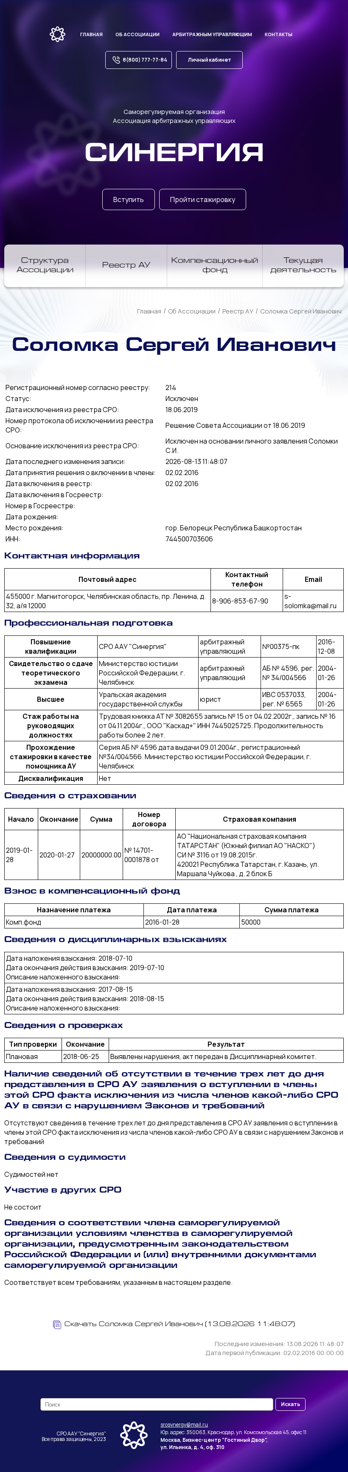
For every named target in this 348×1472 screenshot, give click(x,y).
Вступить (128, 199)
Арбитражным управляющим (212, 34)
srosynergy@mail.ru (184, 1424)
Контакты (278, 34)
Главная (91, 34)
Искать (290, 1404)
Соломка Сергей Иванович (301, 311)
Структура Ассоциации (45, 266)
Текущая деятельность (303, 266)
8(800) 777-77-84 (145, 59)
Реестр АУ (126, 265)
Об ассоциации (137, 34)
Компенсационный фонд (214, 266)
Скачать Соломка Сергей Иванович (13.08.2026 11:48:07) (180, 1324)
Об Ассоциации (192, 311)
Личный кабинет (209, 59)
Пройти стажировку (202, 199)
